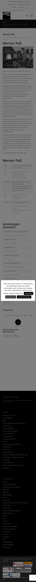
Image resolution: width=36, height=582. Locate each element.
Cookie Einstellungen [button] (24, 297)
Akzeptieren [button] (28, 293)
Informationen (10, 297)
